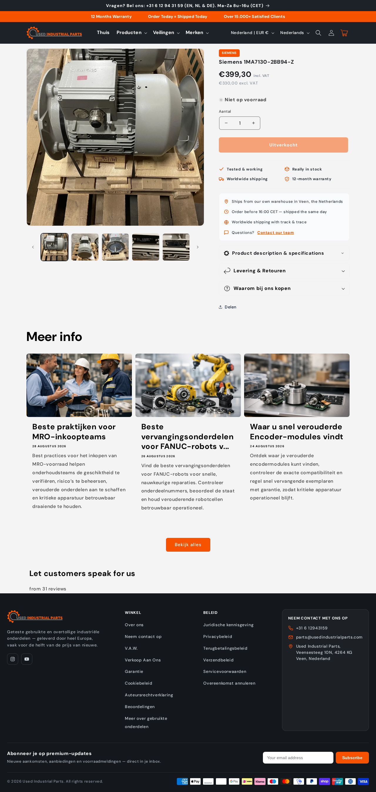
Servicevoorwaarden (224, 671)
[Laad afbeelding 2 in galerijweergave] (84, 247)
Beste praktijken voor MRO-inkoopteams (74, 432)
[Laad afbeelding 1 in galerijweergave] (54, 247)
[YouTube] (26, 659)
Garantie (134, 671)
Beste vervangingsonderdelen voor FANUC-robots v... (187, 436)
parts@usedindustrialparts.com (329, 637)
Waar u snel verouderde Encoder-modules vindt (296, 432)
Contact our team (275, 232)
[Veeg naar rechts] (197, 247)
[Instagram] (12, 659)
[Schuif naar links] (32, 247)
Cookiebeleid (138, 683)
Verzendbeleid (218, 660)
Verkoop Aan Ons (143, 660)
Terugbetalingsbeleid (225, 648)
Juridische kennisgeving (228, 624)
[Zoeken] (318, 32)
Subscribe (352, 757)
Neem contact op (143, 636)
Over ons (134, 624)
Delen (230, 307)
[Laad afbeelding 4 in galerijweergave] (145, 247)
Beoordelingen (140, 706)
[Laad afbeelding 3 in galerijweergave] (115, 247)
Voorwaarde (230, 94)
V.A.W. (131, 648)
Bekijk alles (188, 545)
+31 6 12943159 (312, 628)
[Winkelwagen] (344, 33)
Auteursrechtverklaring (149, 695)
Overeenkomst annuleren (229, 683)
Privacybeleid (217, 636)
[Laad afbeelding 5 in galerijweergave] (176, 247)
